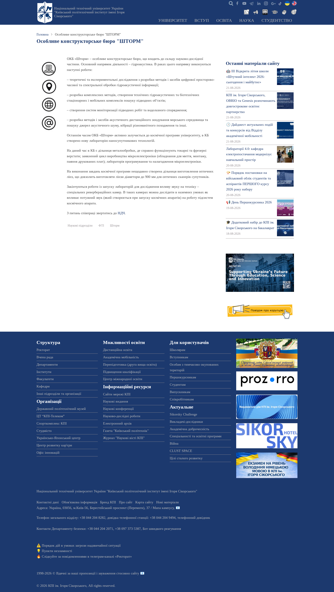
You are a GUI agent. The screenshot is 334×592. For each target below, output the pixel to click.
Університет (172, 20)
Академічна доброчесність (189, 429)
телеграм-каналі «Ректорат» (111, 556)
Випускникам (180, 392)
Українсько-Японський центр (58, 438)
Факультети (45, 379)
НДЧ (121, 213)
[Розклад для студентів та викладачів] (264, 11)
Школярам (177, 350)
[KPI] (294, 3)
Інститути (44, 372)
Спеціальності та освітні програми (196, 436)
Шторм (114, 225)
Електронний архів (117, 423)
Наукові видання (115, 401)
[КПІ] (287, 3)
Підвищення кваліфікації (122, 372)
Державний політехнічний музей (61, 409)
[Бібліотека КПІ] (283, 11)
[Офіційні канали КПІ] (251, 3)
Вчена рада (45, 357)
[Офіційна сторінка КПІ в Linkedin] (259, 3)
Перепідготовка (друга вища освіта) (130, 364)
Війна (174, 443)
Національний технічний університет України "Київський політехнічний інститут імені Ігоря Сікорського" (89, 12)
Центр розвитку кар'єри (54, 445)
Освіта (224, 20)
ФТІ (101, 225)
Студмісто (44, 431)
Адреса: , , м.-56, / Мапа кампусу (105, 508)
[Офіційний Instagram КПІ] (266, 3)
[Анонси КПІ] (255, 11)
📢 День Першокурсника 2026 (249, 202)
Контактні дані (48, 502)
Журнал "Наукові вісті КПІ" (124, 438)
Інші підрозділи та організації (59, 394)
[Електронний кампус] (274, 11)
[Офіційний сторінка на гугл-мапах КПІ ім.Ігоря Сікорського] (273, 3)
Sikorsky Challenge (183, 414)
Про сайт (125, 502)
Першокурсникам (183, 377)
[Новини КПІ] (245, 11)
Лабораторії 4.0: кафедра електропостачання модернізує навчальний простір (249, 154)
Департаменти (47, 364)
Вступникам (179, 357)
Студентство (277, 20)
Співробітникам (182, 399)
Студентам (178, 384)
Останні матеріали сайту (253, 63)
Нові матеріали (167, 502)
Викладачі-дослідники (186, 422)
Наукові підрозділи (80, 225)
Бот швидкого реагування (162, 529)
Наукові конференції (118, 409)
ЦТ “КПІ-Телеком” (51, 416)
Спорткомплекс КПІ (52, 423)
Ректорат (43, 350)
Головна (43, 34)
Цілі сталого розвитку (186, 458)
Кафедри (43, 386)
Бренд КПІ (108, 502)
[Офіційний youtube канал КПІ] (244, 3)
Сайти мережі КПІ (116, 394)
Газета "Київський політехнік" (126, 431)
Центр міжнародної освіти (122, 379)
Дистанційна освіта (117, 350)
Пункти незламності (57, 551)
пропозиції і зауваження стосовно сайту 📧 (111, 573)
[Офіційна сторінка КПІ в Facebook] (237, 3)
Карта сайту (144, 502)
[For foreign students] (293, 11)
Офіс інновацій (48, 452)
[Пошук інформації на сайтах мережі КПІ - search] (230, 3)
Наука (246, 20)
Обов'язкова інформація (79, 502)
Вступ (201, 20)
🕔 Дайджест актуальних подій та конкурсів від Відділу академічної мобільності (249, 130)
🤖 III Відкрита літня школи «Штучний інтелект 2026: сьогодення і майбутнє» (247, 76)
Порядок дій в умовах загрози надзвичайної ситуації (81, 545)
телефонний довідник (193, 518)
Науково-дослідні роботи (121, 416)
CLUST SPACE (181, 451)
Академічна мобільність (121, 357)
